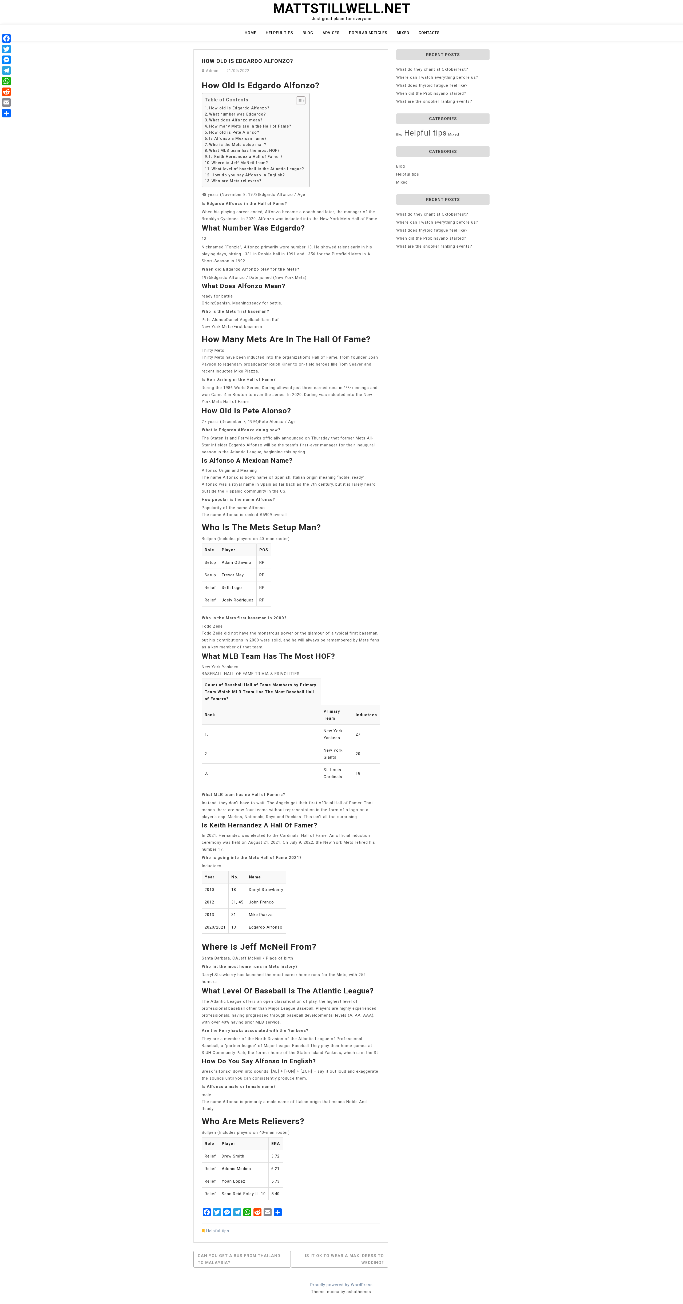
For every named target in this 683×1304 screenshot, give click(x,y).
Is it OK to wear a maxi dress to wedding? (344, 1259)
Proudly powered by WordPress (341, 1284)
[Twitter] (6, 49)
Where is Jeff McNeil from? (240, 163)
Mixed (403, 33)
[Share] (6, 113)
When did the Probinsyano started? (431, 93)
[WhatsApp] (6, 81)
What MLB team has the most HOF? (244, 150)
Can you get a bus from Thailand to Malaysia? (239, 1259)
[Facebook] (6, 38)
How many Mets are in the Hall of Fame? (250, 126)
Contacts (429, 33)
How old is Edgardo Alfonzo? (239, 108)
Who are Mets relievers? (236, 181)
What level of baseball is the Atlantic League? (258, 169)
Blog (308, 33)
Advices (331, 33)
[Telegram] (6, 70)
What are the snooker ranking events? (434, 101)
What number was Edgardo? (237, 114)
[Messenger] (6, 59)
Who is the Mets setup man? (237, 144)
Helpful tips (279, 33)
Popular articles (368, 33)
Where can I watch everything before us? (437, 77)
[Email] (6, 102)
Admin (212, 71)
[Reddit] (6, 91)
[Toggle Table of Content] (298, 100)
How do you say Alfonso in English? (248, 175)
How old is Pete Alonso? (234, 132)
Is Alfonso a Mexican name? (238, 138)
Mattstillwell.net (341, 8)
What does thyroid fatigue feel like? (432, 85)
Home (250, 33)
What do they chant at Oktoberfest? (432, 69)
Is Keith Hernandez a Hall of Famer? (246, 156)
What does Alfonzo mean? (236, 120)
